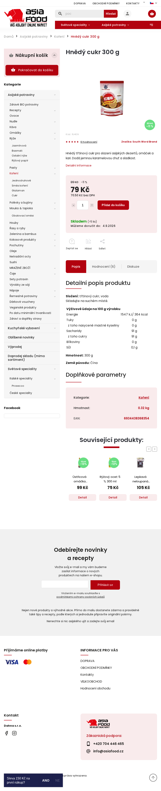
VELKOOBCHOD (91, 681)
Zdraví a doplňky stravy (26, 319)
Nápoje (14, 290)
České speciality (21, 393)
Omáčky (15, 133)
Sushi (13, 262)
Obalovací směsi (23, 215)
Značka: (139, 141)
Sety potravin (19, 279)
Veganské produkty (23, 307)
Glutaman (18, 190)
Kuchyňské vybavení (24, 328)
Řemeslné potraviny (23, 296)
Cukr (14, 195)
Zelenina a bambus (23, 234)
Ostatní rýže (19, 155)
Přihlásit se (105, 584)
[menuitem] (75, 25)
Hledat (111, 13)
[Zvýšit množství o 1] (92, 205)
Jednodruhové (21, 180)
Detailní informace (78, 165)
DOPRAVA (80, 3)
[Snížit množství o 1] (73, 205)
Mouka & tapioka (21, 208)
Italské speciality (21, 378)
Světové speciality (22, 369)
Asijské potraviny (21, 95)
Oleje (13, 251)
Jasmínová (19, 145)
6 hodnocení (88, 142)
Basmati (17, 150)
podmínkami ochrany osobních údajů (81, 596)
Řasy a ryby (17, 228)
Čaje (13, 273)
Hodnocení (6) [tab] (103, 266)
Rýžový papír (20, 160)
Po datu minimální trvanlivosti (30, 313)
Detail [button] (82, 497)
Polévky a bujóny (21, 203)
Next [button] (155, 449)
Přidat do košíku (113, 205)
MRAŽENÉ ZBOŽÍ (20, 268)
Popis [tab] (76, 266)
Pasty (13, 168)
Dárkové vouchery (22, 302)
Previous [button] (149, 449)
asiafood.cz (14, 733)
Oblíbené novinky (21, 337)
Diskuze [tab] (133, 266)
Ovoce (14, 116)
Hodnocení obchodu (95, 688)
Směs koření (20, 185)
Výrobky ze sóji (20, 285)
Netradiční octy (20, 256)
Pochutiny (17, 245)
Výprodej (15, 347)
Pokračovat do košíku (35, 70)
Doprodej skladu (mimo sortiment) (26, 358)
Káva (13, 127)
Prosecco (18, 385)
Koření (14, 173)
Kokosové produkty (23, 240)
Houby (14, 223)
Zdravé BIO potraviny (24, 104)
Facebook (6, 733)
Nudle (13, 121)
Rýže (13, 138)
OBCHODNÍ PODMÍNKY (106, 3)
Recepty (15, 110)
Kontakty (132, 3)
